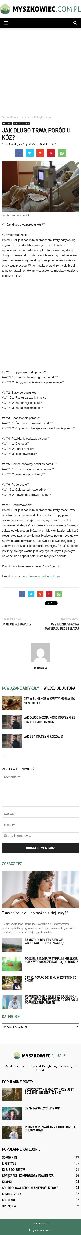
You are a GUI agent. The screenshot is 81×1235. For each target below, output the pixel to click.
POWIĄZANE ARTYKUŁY (20, 688)
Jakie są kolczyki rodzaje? (43, 736)
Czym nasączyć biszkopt (43, 1108)
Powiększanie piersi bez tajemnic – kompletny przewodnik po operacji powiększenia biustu (51, 1000)
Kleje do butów (13, 1170)
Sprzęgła (9, 1206)
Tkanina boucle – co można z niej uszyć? (35, 913)
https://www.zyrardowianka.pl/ (41, 576)
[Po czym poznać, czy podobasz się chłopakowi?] (12, 1132)
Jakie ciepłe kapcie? (16, 624)
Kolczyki (7, 123)
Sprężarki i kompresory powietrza (28, 1176)
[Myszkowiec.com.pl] (40, 9)
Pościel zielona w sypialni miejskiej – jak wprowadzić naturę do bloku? (51, 960)
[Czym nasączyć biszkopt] (12, 1113)
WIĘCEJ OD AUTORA (59, 688)
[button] (75, 23)
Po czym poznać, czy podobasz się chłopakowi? (50, 1128)
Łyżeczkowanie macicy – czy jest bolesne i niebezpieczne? (49, 1091)
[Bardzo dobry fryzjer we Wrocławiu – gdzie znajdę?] (12, 945)
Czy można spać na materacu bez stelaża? (62, 626)
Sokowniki (9, 1157)
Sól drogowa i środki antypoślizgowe (30, 1188)
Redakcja (14, 144)
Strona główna (10, 117)
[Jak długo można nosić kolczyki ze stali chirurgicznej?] (12, 722)
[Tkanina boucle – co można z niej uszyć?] (40, 889)
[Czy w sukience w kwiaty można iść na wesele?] (12, 703)
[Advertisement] (40, 70)
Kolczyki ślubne (21, 123)
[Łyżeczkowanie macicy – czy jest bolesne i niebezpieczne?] (12, 1094)
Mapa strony (41, 1223)
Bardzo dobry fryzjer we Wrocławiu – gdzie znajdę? (44, 941)
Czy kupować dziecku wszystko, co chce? (50, 979)
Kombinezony (11, 1194)
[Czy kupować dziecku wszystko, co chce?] (12, 983)
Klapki (7, 1182)
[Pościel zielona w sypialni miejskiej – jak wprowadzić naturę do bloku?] (12, 964)
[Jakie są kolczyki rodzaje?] (12, 741)
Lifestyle (9, 1163)
